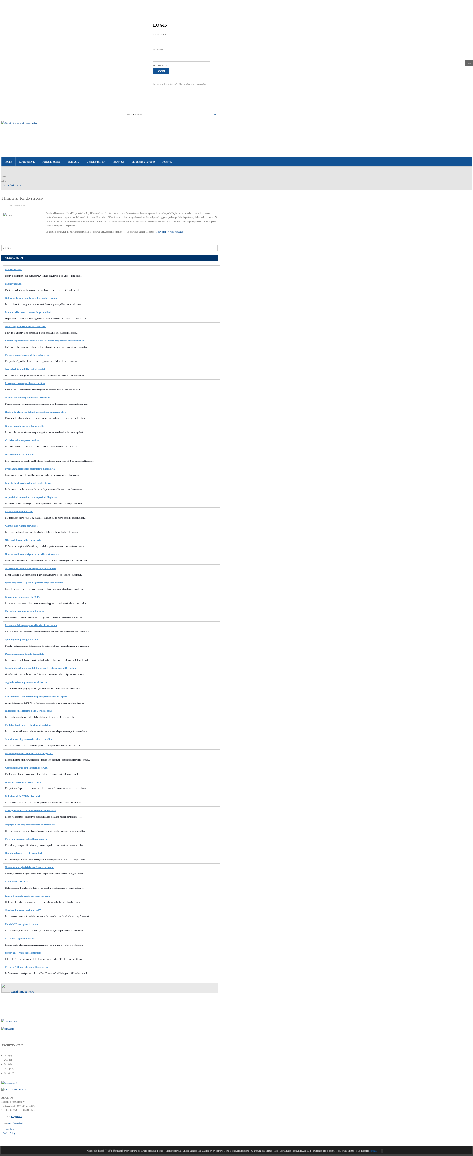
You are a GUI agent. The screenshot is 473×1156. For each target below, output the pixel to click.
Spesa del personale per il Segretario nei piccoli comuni (34, 582)
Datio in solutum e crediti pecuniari (23, 853)
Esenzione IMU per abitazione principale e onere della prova (37, 696)
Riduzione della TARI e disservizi (22, 796)
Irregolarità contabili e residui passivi (25, 369)
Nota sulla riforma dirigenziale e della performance (32, 554)
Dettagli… (373, 1151)
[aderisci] (13, 1089)
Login (161, 71)
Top (469, 63)
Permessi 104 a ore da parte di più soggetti (27, 967)
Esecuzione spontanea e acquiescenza (24, 611)
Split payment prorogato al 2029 (22, 639)
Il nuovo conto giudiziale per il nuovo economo (29, 867)
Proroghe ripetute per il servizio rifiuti (25, 383)
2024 (6, 1060)
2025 (6, 1055)
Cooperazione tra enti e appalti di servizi (26, 767)
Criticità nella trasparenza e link (22, 440)
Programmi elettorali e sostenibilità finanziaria (30, 468)
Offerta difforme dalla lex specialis (23, 540)
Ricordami (162, 64)
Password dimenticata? (165, 83)
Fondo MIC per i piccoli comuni (21, 924)
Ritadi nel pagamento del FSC (20, 938)
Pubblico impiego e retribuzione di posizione (28, 725)
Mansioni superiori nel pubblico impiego (26, 838)
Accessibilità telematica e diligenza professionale (30, 568)
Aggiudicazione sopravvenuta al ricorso (26, 682)
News (3, 181)
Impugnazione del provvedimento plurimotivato (30, 824)
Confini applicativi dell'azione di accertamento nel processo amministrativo (44, 340)
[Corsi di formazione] (9, 1083)
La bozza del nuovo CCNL (19, 511)
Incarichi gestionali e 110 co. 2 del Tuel (25, 326)
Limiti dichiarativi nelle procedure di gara (27, 895)
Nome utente (159, 34)
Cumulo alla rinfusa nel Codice (21, 525)
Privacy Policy (9, 1129)
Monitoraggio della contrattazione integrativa (29, 753)
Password (158, 49)
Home (129, 114)
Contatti (138, 114)
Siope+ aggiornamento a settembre (23, 952)
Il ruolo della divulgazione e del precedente (27, 397)
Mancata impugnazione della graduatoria (27, 354)
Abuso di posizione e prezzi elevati (23, 782)
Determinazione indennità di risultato (24, 653)
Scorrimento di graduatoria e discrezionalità (28, 739)
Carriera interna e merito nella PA (23, 910)
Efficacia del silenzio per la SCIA (22, 596)
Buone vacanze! (13, 269)
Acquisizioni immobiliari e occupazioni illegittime (31, 497)
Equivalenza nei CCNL (17, 881)
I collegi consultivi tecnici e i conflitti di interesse (30, 810)
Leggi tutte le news (22, 991)
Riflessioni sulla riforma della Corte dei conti (28, 710)
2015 (6, 1068)
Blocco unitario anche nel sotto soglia (24, 426)
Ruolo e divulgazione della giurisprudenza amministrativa (35, 411)
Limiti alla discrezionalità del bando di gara (28, 483)
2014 (6, 1073)
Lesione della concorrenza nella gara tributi (28, 312)
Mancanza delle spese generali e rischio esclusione (31, 625)
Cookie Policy (9, 1133)
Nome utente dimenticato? (192, 83)
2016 (6, 1064)
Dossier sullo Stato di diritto (19, 454)
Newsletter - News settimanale (169, 232)
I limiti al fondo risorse (22, 198)
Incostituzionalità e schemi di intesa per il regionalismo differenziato (40, 668)
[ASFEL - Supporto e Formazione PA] (19, 123)
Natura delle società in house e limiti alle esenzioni (31, 298)
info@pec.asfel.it (15, 1123)
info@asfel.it (16, 1116)
